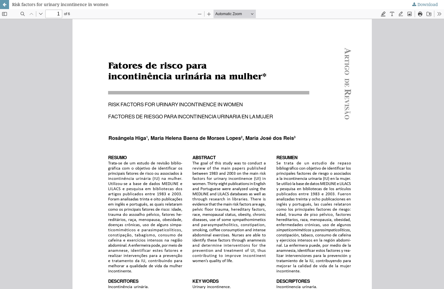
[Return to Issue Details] (4, 4)
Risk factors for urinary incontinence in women (60, 4)
